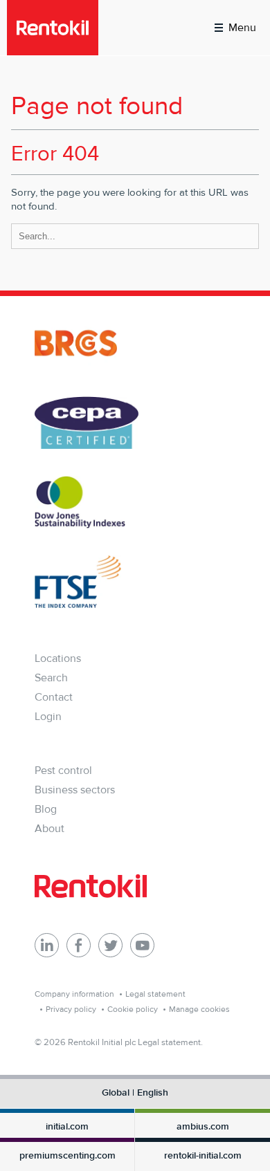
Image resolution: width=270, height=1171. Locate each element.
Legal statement (155, 994)
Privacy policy (71, 1009)
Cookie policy (132, 1009)
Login (48, 716)
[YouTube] (142, 945)
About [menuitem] (49, 828)
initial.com (67, 1126)
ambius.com (203, 1126)
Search (51, 677)
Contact (54, 697)
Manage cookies (199, 1009)
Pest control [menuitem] (63, 770)
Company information (74, 994)
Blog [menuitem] (46, 809)
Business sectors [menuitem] (75, 789)
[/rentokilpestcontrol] (78, 945)
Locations (58, 658)
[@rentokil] (110, 945)
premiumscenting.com (67, 1155)
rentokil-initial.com (203, 1155)
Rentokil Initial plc (102, 1042)
